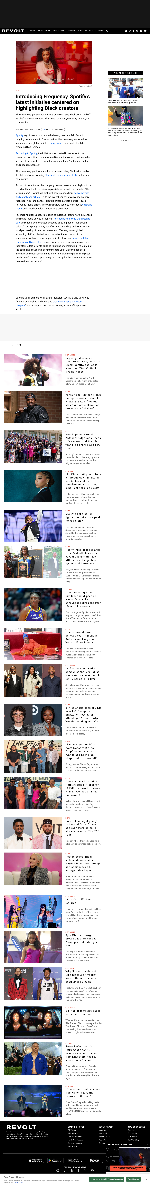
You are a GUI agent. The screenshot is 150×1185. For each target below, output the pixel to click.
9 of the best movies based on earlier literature (83, 1012)
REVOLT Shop (133, 1140)
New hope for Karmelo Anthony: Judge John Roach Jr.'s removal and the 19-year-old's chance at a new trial (83, 441)
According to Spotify (26, 153)
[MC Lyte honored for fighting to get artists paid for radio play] (33, 526)
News (80, 31)
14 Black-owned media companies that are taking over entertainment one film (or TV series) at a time (83, 673)
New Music (70, 355)
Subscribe (99, 31)
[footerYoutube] (92, 1172)
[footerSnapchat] (71, 1172)
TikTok (130, 31)
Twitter (141, 31)
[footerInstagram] (57, 1172)
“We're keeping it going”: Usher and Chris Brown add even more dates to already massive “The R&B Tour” (82, 827)
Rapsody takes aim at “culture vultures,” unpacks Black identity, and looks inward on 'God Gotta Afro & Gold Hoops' (82, 364)
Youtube (145, 31)
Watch (40, 31)
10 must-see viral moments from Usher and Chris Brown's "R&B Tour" (82, 1092)
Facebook (137, 31)
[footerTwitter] (85, 1172)
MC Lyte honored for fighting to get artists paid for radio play (82, 517)
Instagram (126, 31)
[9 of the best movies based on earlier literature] (33, 1022)
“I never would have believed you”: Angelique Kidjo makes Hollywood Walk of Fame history (81, 637)
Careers (102, 1143)
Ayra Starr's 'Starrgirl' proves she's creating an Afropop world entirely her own (82, 940)
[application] (128, 1159)
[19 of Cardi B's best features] (33, 911)
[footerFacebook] (78, 1172)
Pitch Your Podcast (76, 1140)
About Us (102, 1130)
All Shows (72, 1130)
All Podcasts (73, 1133)
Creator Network (75, 1143)
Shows (32, 31)
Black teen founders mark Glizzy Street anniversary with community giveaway (123, 101)
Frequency (55, 143)
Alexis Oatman (24, 129)
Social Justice (58, 31)
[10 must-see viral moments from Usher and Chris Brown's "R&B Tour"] (33, 1101)
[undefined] (125, 88)
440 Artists (72, 1146)
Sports (68, 589)
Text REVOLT (133, 1136)
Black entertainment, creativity (61, 175)
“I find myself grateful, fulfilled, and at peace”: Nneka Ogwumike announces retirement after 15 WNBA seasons (83, 599)
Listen (47, 31)
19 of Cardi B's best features (78, 901)
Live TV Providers (75, 1136)
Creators (89, 31)
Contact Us (132, 1133)
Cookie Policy (19, 1183)
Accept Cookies (133, 1179)
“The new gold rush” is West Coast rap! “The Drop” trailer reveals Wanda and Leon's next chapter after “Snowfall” (81, 751)
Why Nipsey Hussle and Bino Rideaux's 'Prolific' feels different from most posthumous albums (81, 976)
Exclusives (71, 31)
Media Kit (102, 1140)
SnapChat (133, 31)
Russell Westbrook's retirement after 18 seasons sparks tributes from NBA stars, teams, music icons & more (81, 1053)
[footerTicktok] (64, 1172)
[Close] (146, 1179)
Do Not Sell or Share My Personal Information (107, 1179)
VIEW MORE (125, 140)
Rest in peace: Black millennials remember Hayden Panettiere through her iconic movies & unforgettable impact (83, 863)
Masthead (103, 1133)
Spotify (19, 135)
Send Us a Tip (104, 1136)
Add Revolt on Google (54, 129)
